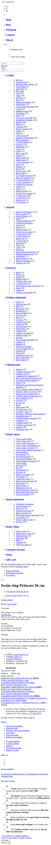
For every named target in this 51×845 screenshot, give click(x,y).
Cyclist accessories (23, 182)
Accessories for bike (24, 176)
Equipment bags (22, 429)
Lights (18, 151)
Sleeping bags (21, 304)
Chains (18, 109)
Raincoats (20, 243)
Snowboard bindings (24, 459)
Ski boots (19, 466)
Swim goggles (21, 506)
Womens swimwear (23, 511)
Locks (18, 149)
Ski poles (19, 472)
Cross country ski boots (25, 443)
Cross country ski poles (25, 448)
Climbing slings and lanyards (27, 396)
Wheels (19, 98)
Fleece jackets (21, 214)
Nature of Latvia (12, 750)
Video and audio (22, 545)
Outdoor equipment (16, 297)
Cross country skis (23, 441)
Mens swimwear (22, 513)
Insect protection (22, 358)
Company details (12, 744)
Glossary (9, 746)
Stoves (18, 318)
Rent (8, 24)
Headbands (20, 256)
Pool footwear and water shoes (28, 286)
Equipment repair (22, 355)
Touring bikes (21, 82)
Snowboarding (21, 452)
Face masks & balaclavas (25, 252)
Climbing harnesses (23, 372)
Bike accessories (22, 140)
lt (6, 8)
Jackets (18, 187)
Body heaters (21, 360)
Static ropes (20, 407)
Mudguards (20, 147)
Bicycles (19, 80)
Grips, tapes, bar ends (24, 118)
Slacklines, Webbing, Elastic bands (29, 414)
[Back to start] (4, 66)
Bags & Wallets (22, 313)
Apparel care (21, 263)
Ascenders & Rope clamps (26, 380)
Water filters (20, 329)
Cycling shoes (21, 198)
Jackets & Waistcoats (24, 212)
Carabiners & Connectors (26, 376)
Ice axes (19, 403)
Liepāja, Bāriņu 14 (14, 659)
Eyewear (19, 144)
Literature (19, 542)
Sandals (19, 277)
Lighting (19, 331)
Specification (6, 615)
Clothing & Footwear (24, 184)
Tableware (20, 324)
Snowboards (21, 454)
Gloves (18, 247)
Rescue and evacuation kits (26, 394)
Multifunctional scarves (25, 254)
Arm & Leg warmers (24, 193)
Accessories (20, 517)
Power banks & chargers (25, 340)
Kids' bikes (20, 89)
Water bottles (21, 158)
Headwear (20, 250)
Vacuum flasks (21, 326)
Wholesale (11, 29)
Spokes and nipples (23, 102)
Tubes (18, 96)
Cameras (19, 342)
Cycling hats (21, 202)
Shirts (18, 219)
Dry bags (19, 315)
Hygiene (19, 351)
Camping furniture (23, 333)
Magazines (20, 538)
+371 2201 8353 (34, 713)
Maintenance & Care (24, 488)
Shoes (18, 275)
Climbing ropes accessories (26, 418)
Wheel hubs (20, 104)
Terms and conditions (14, 726)
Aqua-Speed (11, 604)
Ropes (18, 405)
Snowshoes (20, 483)
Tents (18, 302)
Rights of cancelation (14, 737)
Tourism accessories (23, 346)
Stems (18, 116)
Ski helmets (20, 477)
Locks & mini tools (23, 349)
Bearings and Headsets (25, 138)
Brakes (18, 122)
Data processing (12, 735)
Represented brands (13, 748)
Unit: (3, 608)
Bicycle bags (21, 171)
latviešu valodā (22, 567)
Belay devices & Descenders (27, 378)
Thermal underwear (23, 221)
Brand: (4, 604)
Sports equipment (15, 499)
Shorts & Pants (21, 191)
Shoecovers (20, 200)
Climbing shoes (22, 281)
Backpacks (20, 309)
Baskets (19, 167)
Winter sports (13, 434)
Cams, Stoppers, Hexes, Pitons (28, 389)
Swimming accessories (25, 504)
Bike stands (20, 173)
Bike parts (20, 91)
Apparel (10, 207)
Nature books (21, 531)
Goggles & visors (22, 479)
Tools (18, 164)
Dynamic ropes (22, 409)
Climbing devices (22, 374)
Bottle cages (20, 160)
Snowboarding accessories (26, 461)
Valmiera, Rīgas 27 (14, 657)
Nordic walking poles (24, 520)
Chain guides (21, 136)
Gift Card (11, 559)
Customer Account (15, 549)
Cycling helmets (22, 142)
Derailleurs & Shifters (24, 120)
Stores (9, 554)
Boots (18, 272)
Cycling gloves (22, 196)
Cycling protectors (23, 180)
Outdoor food (21, 322)
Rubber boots (21, 279)
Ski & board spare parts (25, 490)
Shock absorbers (22, 398)
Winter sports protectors (25, 481)
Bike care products (23, 178)
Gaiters (18, 290)
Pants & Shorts (21, 216)
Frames (19, 131)
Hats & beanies (22, 259)
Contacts (10, 34)
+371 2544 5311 (7, 836)
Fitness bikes (21, 87)
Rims (18, 100)
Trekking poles (21, 335)
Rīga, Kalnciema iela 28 (18, 654)
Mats (18, 306)
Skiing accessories (23, 474)
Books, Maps (12, 526)
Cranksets (20, 127)
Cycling (10, 75)
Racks (18, 169)
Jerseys (18, 189)
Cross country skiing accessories (28, 450)
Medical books (21, 536)
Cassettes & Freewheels (25, 107)
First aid (19, 353)
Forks (18, 133)
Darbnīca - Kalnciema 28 (17, 663)
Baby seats (20, 153)
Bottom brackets (22, 129)
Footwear (11, 267)
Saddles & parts (22, 111)
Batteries (19, 344)
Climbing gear (13, 364)
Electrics (19, 338)
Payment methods (13, 741)
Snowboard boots (23, 457)
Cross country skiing (24, 439)
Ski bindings (21, 470)
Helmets (19, 369)
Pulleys (19, 383)
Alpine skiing (21, 463)
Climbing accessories (24, 425)
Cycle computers (22, 162)
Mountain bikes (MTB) (25, 84)
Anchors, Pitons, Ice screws (27, 392)
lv (6, 6)
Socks (18, 245)
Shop (8, 19)
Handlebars (20, 113)
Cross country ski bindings (26, 446)
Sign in (4, 722)
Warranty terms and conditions (18, 730)
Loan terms (10, 733)
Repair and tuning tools (25, 492)
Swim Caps (20, 508)
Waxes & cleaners (23, 494)
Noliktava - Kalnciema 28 (17, 661)
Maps (18, 540)
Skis (17, 468)
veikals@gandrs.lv (21, 836)
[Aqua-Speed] (7, 600)
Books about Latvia (23, 534)
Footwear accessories (24, 292)
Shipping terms (12, 728)
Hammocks (20, 311)
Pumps (18, 156)
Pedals (18, 124)
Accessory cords (22, 412)
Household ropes (22, 416)
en (7, 11)
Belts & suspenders (23, 261)
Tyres (18, 93)
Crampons (20, 420)
